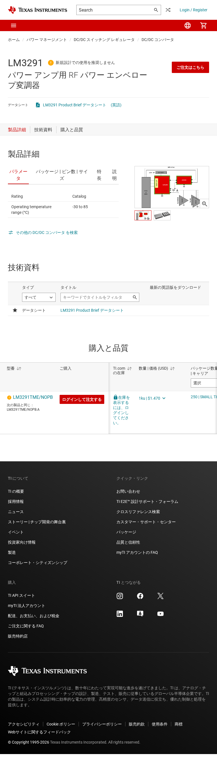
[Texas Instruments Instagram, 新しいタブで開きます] (119, 598)
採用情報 (16, 501)
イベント (16, 532)
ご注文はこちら (190, 67)
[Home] (37, 10)
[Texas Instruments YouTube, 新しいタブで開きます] (160, 615)
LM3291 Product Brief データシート (74, 105)
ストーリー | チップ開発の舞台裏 (37, 522)
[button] (13, 25)
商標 (179, 724)
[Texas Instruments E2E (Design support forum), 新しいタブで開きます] (140, 615)
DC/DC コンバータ (158, 39)
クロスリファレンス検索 (138, 511)
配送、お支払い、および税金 (33, 615)
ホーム (14, 39)
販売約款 (137, 724)
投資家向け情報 (22, 542)
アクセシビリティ (24, 724)
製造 (12, 552)
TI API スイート (21, 595)
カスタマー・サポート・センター (146, 522)
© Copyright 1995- (28, 742)
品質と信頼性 (128, 542)
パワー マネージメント (47, 39)
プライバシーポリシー (102, 724)
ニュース (16, 511)
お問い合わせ (128, 491)
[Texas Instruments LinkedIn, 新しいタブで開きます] (119, 615)
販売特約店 (18, 636)
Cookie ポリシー (61, 724)
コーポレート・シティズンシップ (37, 562)
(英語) (116, 105)
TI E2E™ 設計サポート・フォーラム (147, 501)
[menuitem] (188, 25)
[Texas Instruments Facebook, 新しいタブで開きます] (140, 598)
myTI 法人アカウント (26, 605)
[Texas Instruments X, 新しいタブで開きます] (160, 598)
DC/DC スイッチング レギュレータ (104, 39)
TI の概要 (16, 491)
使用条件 (160, 724)
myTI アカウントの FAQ (137, 552)
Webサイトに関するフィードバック (39, 732)
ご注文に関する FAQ (26, 626)
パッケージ (126, 532)
